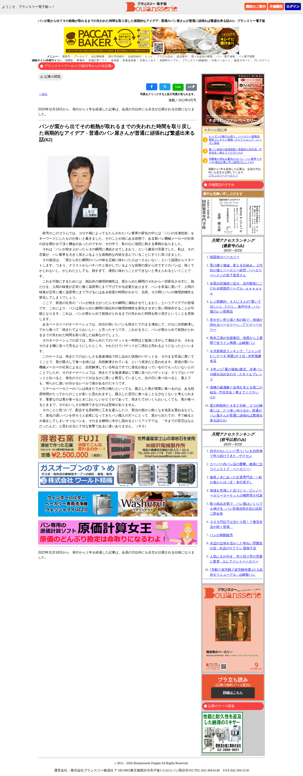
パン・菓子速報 (225, 56)
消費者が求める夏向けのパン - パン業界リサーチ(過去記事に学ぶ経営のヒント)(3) (235, 160)
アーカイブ (80, 56)
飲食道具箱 (129, 60)
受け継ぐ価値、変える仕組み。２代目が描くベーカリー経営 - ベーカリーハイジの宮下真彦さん (236, 270)
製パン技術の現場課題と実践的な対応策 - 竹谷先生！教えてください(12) (235, 151)
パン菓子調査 (247, 56)
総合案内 (182, 56)
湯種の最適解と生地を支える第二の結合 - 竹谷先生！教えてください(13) (236, 392)
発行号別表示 (116, 56)
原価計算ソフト (97, 60)
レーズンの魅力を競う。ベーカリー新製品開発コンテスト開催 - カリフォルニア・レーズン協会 (235, 140)
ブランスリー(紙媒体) (195, 60)
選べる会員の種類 (202, 56)
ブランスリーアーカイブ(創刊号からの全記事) (78, 66)
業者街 (81, 60)
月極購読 (276, 6)
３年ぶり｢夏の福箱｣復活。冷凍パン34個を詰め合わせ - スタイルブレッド (236, 374)
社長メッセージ (220, 60)
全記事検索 (98, 56)
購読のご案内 (256, 6)
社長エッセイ (148, 60)
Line (178, 86)
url (190, 86)
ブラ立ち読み (165, 56)
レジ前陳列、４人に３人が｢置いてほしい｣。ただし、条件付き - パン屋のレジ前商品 (235, 306)
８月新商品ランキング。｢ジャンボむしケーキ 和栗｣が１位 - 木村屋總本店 (235, 356)
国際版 (69, 60)
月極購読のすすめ (221, 184)
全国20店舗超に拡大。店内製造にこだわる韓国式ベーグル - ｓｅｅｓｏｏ (236, 288)
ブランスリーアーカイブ (223, 175)
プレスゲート (262, 60)
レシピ (149, 56)
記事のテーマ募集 (221, 706)
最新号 (66, 56)
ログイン (292, 6)
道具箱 (115, 60)
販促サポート (242, 60)
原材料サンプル (169, 60)
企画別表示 (134, 56)
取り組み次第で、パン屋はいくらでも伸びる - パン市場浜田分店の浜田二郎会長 (236, 508)
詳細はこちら (233, 692)
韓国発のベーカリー (225, 257)
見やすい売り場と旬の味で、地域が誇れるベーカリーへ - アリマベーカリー (236, 324)
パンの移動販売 (221, 535)
